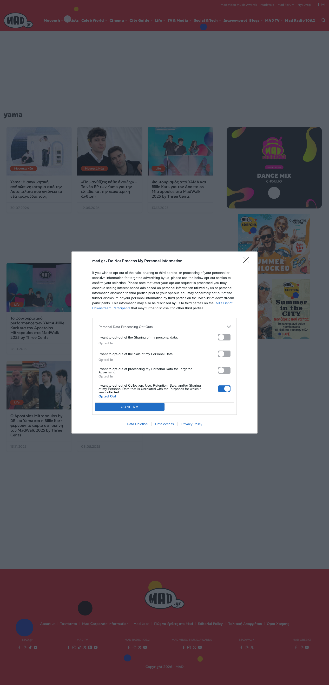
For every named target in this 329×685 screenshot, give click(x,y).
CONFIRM (130, 407)
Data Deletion (137, 424)
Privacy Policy (191, 424)
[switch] (224, 337)
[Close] (247, 261)
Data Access (164, 424)
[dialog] (164, 342)
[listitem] (164, 326)
